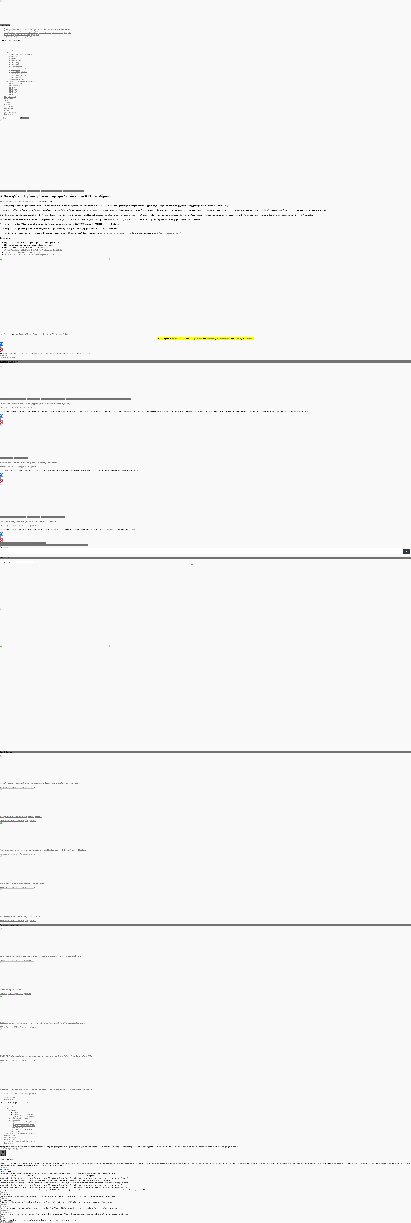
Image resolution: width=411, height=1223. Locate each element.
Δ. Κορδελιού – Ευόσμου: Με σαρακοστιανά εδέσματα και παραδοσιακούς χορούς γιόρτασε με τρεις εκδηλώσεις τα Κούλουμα (44, 545)
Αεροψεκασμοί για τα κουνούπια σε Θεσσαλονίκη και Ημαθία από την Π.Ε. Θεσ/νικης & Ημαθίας (38, 33)
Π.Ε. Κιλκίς (13, 87)
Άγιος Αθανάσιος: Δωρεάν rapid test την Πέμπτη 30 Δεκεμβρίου (28, 521)
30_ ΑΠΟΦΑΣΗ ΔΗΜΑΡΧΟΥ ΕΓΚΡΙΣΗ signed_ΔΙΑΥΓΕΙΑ (30, 255)
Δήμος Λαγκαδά (14, 70)
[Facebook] (205, 344)
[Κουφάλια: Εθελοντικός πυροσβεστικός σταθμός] (205, 801)
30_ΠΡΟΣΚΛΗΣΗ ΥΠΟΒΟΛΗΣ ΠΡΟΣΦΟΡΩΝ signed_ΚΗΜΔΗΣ (33, 250)
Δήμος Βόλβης (14, 56)
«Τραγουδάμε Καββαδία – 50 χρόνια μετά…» (20, 37)
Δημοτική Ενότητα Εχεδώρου (23, 1114)
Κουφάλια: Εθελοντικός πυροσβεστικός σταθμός (21, 31)
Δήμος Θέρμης (14, 62)
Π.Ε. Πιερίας (13, 95)
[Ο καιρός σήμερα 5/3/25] (205, 973)
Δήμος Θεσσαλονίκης (16, 64)
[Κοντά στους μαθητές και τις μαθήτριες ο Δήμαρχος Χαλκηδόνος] (205, 440)
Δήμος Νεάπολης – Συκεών (18, 72)
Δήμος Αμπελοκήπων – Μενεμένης (21, 54)
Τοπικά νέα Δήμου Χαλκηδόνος (73, 191)
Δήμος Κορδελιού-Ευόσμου (18, 68)
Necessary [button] (3, 1167)
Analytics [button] (3, 1204)
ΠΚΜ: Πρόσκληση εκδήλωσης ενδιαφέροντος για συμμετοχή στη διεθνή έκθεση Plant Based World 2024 (46, 1056)
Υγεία (6, 101)
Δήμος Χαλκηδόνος (15, 77)
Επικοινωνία (8, 114)
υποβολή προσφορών (82, 353)
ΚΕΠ (64, 353)
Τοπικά (6, 52)
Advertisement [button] (5, 1210)
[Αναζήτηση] (406, 551)
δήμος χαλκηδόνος (20, 353)
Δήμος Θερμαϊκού (15, 60)
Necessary (6, 1169)
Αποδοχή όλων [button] (16, 1149)
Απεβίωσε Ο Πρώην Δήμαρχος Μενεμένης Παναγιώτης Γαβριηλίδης (44, 334)
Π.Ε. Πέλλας (13, 93)
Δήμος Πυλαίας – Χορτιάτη (18, 75)
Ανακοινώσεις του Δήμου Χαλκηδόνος (13, 191)
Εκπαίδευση (8, 108)
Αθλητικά (7, 102)
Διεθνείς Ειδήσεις (10, 112)
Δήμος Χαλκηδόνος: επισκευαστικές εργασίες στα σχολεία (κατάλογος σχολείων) (35, 403)
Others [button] (2, 1216)
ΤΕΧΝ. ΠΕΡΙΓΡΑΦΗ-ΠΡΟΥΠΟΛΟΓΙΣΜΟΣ (23, 252)
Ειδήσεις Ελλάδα (10, 97)
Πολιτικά (7, 110)
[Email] (205, 347)
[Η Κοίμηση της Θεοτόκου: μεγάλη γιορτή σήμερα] (205, 867)
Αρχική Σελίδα (9, 50)
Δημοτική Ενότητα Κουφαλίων (76, 399)
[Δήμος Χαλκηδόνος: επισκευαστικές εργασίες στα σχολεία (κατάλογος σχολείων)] (205, 381)
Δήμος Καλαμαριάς (15, 66)
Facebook (210, 338)
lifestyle (7, 104)
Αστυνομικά (8, 106)
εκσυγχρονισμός (33, 353)
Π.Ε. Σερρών (13, 89)
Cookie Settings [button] (5, 1149)
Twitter (238, 338)
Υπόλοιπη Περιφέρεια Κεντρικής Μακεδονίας (20, 81)
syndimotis (29, 201)
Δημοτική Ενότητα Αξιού (21, 1112)
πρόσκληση (70, 353)
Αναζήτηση (4, 547)
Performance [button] (4, 1198)
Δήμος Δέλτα (13, 58)
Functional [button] (3, 1192)
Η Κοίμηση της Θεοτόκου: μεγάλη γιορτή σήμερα (21, 35)
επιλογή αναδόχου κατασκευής (50, 353)
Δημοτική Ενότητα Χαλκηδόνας (51, 191)
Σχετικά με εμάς (9, 1097)
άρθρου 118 (9, 353)
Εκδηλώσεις (8, 99)
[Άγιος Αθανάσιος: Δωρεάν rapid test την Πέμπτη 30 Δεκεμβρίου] (205, 499)
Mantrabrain (31, 1103)
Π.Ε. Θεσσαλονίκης (15, 83)
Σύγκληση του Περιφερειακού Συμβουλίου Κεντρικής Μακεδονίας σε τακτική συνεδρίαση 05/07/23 (43, 956)
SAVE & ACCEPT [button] (6, 1222)
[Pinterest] (205, 350)
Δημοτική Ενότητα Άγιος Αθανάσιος (53, 399)
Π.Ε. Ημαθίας (13, 91)
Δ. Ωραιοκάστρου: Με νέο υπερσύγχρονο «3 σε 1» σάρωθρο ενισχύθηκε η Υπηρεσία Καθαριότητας (43, 1023)
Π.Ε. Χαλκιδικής (14, 85)
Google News (196, 338)
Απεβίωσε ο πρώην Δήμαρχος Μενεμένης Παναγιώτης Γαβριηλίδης (23, 543)
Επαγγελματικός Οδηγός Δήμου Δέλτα (22, 1141)
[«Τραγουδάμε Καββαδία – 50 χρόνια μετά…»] (205, 900)
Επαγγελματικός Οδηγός (12, 1139)
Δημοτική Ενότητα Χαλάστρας (23, 1116)
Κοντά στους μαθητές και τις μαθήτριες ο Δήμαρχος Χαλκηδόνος (28, 462)
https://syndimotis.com (7, 357)
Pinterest (250, 338)
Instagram (225, 338)
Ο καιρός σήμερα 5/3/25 (10, 989)
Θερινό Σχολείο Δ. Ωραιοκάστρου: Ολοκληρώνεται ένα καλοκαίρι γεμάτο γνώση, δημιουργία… (37, 29)
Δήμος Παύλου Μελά (16, 74)
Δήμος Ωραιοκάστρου (16, 79)
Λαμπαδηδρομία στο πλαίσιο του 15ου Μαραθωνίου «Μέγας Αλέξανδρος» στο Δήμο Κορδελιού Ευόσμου (46, 1089)
